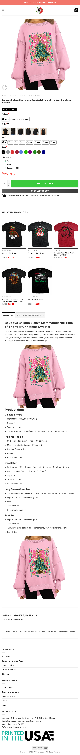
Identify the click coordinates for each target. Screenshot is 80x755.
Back (9, 164)
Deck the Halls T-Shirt (36, 253)
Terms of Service (9, 670)
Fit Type (5, 114)
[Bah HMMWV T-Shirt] (40, 280)
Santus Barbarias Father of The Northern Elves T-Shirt (12, 300)
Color (4, 147)
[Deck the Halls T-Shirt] (40, 234)
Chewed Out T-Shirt (10, 253)
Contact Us (7, 687)
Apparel (12, 96)
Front (9, 161)
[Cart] (76, 10)
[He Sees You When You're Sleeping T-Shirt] (66, 234)
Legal (4, 705)
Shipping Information (11, 692)
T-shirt (22, 96)
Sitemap (5, 674)
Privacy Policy (8, 665)
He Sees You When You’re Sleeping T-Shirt (64, 254)
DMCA (4, 701)
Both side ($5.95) (14, 168)
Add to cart (44, 183)
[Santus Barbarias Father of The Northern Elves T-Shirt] (14, 280)
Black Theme (34, 96)
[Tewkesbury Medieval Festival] (40, 10)
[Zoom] (4, 87)
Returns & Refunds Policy (13, 661)
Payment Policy (8, 696)
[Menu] (3, 10)
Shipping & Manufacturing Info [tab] (30, 315)
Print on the (7, 157)
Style (5, 124)
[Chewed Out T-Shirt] (14, 234)
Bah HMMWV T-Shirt (36, 299)
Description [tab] (8, 315)
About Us (6, 656)
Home (4, 96)
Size (4, 137)
